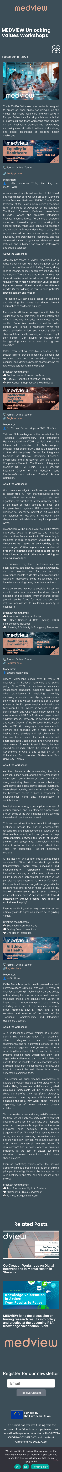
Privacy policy (40, 1466)
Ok (17, 1466)
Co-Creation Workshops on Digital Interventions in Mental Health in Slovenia (28, 1269)
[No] (56, 1459)
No (26, 1466)
